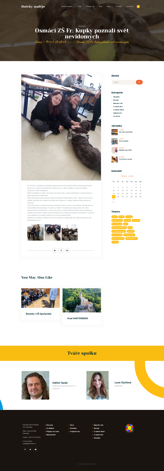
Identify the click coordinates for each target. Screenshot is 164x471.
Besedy (116, 100)
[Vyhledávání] (127, 82)
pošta (130, 227)
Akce (72, 425)
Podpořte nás (75, 431)
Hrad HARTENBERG (77, 318)
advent (114, 217)
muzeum (127, 220)
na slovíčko (136, 220)
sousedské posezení (118, 231)
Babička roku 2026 (125, 150)
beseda (121, 217)
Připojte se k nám (52, 431)
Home (38, 42)
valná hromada (117, 235)
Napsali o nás (118, 103)
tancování (131, 231)
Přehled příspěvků (56, 42)
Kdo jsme (49, 425)
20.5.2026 (121, 148)
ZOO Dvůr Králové (131, 238)
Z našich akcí (118, 106)
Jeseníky (129, 217)
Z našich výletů (118, 110)
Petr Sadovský (116, 224)
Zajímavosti (117, 113)
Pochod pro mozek (125, 159)
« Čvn (113, 202)
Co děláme (50, 428)
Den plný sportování (126, 132)
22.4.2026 (121, 157)
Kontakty (73, 428)
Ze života (116, 116)
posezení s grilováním (119, 227)
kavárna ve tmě (117, 220)
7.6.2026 (121, 129)
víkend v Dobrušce (118, 238)
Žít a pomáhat (123, 141)
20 (67, 311)
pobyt (125, 224)
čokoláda (115, 242)
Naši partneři (51, 435)
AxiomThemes (73, 464)
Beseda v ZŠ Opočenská (38, 313)
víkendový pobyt (129, 235)
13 (26, 307)
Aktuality (116, 97)
